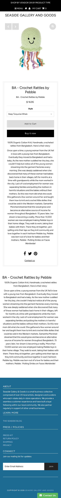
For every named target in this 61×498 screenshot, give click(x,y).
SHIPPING (8, 442)
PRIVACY (7, 445)
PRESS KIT (8, 435)
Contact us (30, 260)
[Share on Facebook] (25, 254)
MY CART (39, 8)
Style (30, 109)
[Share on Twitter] (30, 254)
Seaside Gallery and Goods (30, 15)
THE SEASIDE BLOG (12, 421)
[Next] (15, 26)
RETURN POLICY (11, 438)
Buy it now (30, 133)
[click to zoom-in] (52, 26)
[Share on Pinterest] (35, 254)
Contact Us (49, 495)
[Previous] (8, 26)
